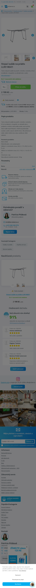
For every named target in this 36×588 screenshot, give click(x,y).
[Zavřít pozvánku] (32, 565)
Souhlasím (18, 584)
